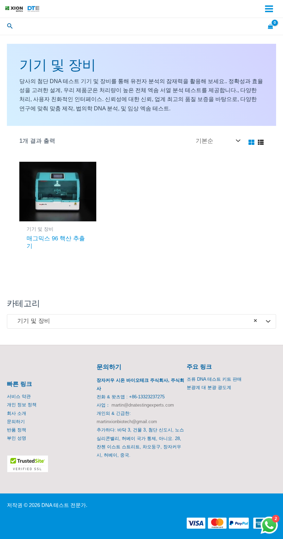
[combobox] (141, 321)
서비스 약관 (19, 396)
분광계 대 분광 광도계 (209, 387)
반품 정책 (16, 429)
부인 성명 (16, 438)
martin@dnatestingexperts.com (142, 405)
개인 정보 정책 (22, 404)
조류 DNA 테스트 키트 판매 (214, 379)
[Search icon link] (10, 26)
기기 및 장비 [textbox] (134, 321)
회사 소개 (16, 413)
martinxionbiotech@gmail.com (127, 421)
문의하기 (16, 421)
